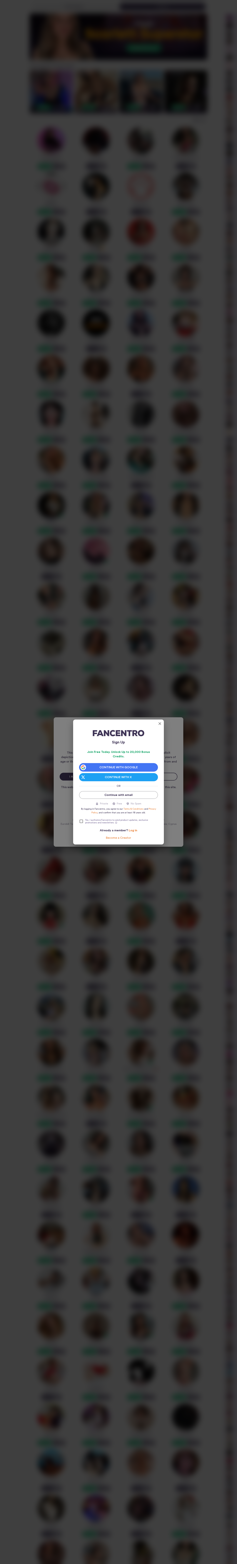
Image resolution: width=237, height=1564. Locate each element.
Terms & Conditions (133, 809)
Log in (133, 830)
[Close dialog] (159, 723)
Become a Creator (118, 837)
